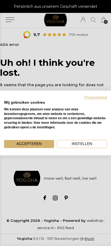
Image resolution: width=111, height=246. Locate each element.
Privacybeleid (95, 97)
